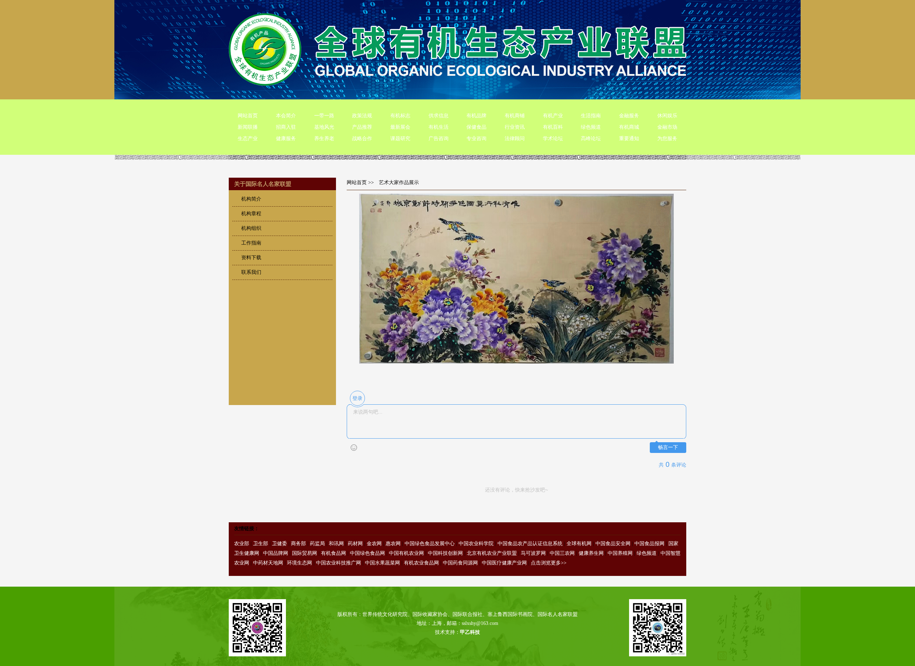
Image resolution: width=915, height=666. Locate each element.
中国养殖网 (620, 553)
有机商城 (629, 127)
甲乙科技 (470, 632)
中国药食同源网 (460, 563)
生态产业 (248, 138)
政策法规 (362, 115)
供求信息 (439, 115)
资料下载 (251, 257)
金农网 (374, 543)
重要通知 (629, 138)
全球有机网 (579, 543)
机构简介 (251, 199)
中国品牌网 (275, 553)
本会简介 (286, 115)
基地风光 (324, 127)
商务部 (298, 543)
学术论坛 (553, 138)
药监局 (317, 543)
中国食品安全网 (612, 543)
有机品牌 (476, 115)
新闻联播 (248, 127)
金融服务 (629, 115)
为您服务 (667, 138)
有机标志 (400, 115)
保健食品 (476, 127)
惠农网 (393, 543)
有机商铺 (515, 115)
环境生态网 (299, 563)
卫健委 (279, 543)
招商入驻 (286, 127)
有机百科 (553, 127)
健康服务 (286, 138)
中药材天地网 (268, 563)
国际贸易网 (304, 553)
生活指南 (591, 115)
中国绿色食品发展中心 (430, 543)
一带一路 (324, 115)
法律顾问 (515, 138)
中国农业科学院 (476, 543)
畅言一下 (668, 447)
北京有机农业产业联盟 (492, 553)
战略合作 (362, 138)
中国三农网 (562, 553)
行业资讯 (515, 127)
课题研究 (400, 138)
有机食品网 (333, 553)
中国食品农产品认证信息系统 (530, 543)
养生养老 (324, 138)
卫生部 (260, 543)
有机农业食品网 (421, 563)
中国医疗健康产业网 (504, 563)
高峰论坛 (591, 138)
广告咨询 (439, 138)
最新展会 (400, 127)
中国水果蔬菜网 (382, 563)
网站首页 (248, 115)
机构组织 (251, 228)
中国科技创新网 (445, 553)
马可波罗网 (533, 553)
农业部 (241, 543)
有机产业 (553, 115)
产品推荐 (362, 127)
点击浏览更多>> (549, 563)
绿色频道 (591, 127)
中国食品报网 (649, 543)
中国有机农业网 (406, 553)
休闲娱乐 (667, 115)
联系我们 (251, 272)
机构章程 (251, 213)
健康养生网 (591, 553)
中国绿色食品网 (367, 553)
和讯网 (336, 543)
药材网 (355, 543)
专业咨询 (476, 138)
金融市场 (667, 127)
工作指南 (251, 243)
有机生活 (439, 127)
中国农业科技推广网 (338, 563)
